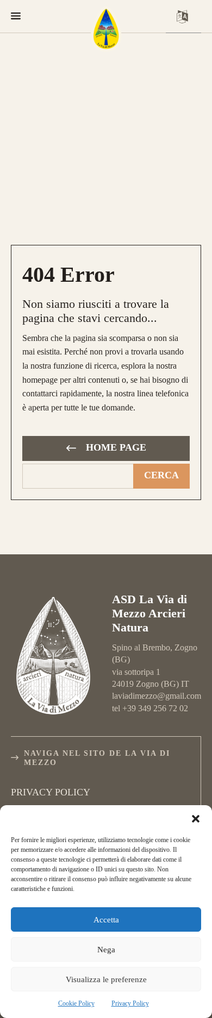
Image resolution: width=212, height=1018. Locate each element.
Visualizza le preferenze (106, 979)
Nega (106, 949)
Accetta (106, 919)
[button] (195, 818)
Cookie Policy (76, 1003)
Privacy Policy (130, 1003)
